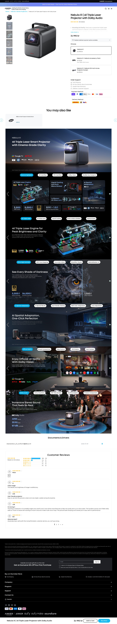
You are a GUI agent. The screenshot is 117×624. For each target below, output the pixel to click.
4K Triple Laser (26, 218)
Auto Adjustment (97, 306)
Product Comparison (90, 393)
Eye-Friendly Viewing (58, 306)
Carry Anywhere (39, 393)
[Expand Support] (111, 591)
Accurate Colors (60, 262)
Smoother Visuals (76, 262)
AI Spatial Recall (40, 306)
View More (74, 32)
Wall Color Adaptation (78, 306)
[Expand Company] (111, 582)
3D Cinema (75, 349)
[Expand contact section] (111, 595)
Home (7, 11)
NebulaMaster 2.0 (93, 262)
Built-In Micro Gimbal (74, 218)
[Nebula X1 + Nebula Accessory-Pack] (91, 60)
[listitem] (6, 605)
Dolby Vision (72, 175)
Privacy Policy (80, 565)
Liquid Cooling (56, 218)
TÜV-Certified (57, 175)
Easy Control (61, 349)
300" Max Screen (56, 393)
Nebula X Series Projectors (19, 11)
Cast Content (90, 349)
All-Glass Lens (41, 218)
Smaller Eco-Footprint (89, 175)
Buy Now (104, 621)
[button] (27, 458)
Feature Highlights (26, 175)
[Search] (106, 9)
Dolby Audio (24, 393)
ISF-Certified (43, 175)
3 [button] (58, 524)
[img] (73, 94)
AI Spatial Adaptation (22, 306)
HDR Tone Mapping (42, 262)
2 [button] (56, 524)
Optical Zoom (91, 218)
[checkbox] (59, 565)
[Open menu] (111, 8)
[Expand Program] (111, 586)
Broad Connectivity (44, 349)
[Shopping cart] (109, 9)
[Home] (21, 8)
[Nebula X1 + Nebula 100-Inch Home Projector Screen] (91, 70)
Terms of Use (71, 565)
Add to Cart (90, 621)
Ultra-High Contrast (24, 262)
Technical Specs (73, 393)
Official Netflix (27, 349)
